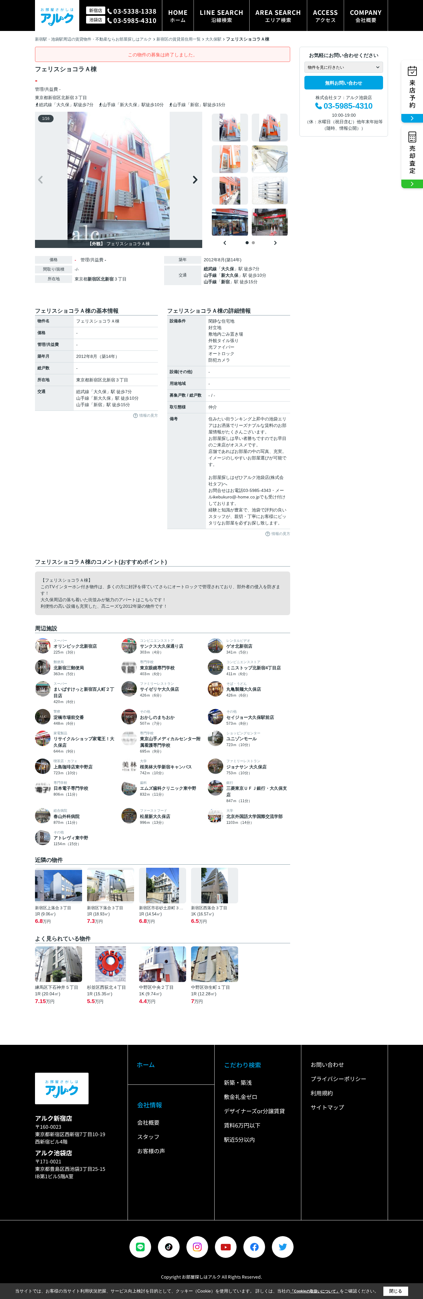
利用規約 (322, 1093)
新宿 (225, 281)
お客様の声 (151, 1151)
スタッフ (148, 1136)
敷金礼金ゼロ (240, 1097)
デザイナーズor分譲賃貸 (254, 1111)
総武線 (210, 268)
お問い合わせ (327, 1064)
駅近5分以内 (239, 1139)
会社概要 (148, 1122)
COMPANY (366, 16)
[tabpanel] (250, 175)
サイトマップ (327, 1107)
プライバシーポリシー (338, 1079)
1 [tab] (247, 242)
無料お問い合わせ (343, 82)
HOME (178, 16)
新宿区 (54, 97)
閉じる (395, 1290)
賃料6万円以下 (242, 1125)
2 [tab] (253, 242)
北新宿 (67, 97)
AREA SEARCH (278, 16)
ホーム (146, 1064)
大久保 (227, 268)
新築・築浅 (238, 1082)
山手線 (210, 275)
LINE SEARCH (221, 16)
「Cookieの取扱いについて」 (315, 1291)
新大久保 (229, 275)
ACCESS (325, 16)
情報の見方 (148, 415)
